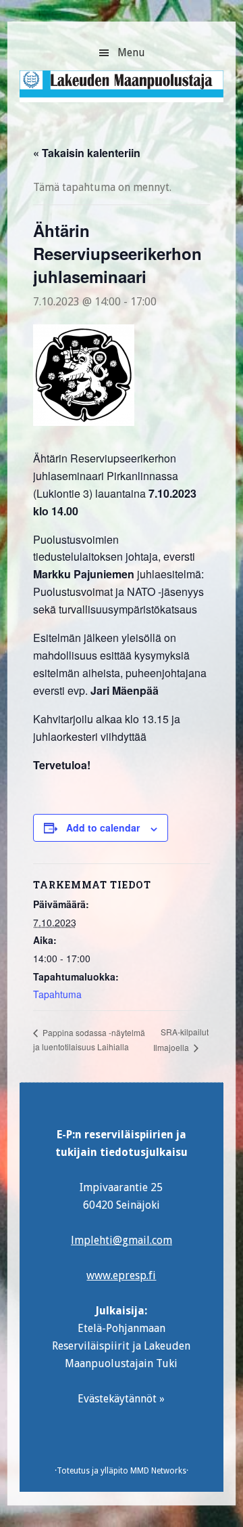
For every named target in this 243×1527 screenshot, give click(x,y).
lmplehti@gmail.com (121, 1240)
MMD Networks (158, 1471)
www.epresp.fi (121, 1275)
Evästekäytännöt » (121, 1398)
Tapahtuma (57, 994)
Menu (131, 52)
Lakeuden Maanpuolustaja (121, 91)
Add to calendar (103, 827)
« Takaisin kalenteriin (86, 152)
